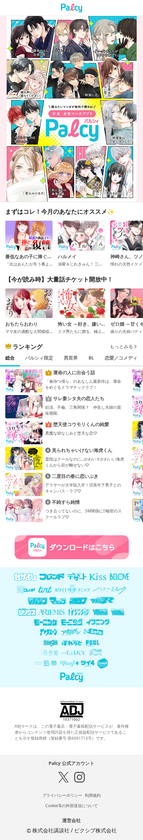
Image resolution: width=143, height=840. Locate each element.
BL (91, 358)
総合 (10, 358)
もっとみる (121, 346)
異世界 (71, 358)
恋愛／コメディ (121, 358)
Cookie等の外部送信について (71, 805)
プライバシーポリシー (62, 795)
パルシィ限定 (39, 358)
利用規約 (93, 795)
